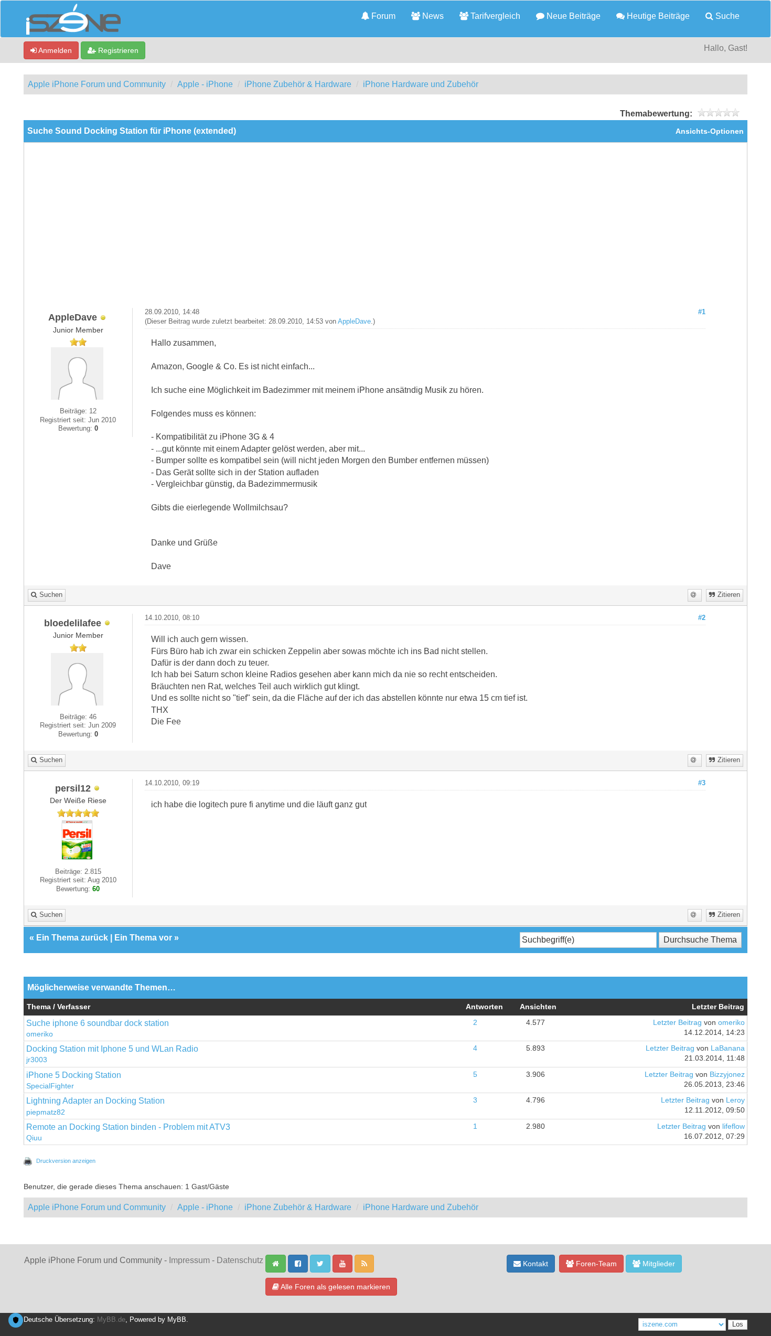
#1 (701, 312)
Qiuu (34, 1138)
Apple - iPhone (205, 84)
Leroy (735, 1100)
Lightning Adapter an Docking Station (95, 1100)
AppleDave (354, 321)
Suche (726, 16)
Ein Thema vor (143, 937)
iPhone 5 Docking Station (73, 1075)
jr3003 (36, 1060)
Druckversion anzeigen (65, 1161)
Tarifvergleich (494, 16)
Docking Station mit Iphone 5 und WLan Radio (112, 1048)
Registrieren (117, 50)
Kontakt (534, 1263)
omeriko (39, 1034)
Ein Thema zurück (72, 937)
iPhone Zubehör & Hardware (297, 84)
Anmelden (54, 50)
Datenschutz (240, 1260)
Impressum (189, 1260)
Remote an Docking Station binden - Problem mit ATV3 (128, 1127)
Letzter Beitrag (677, 1023)
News (432, 16)
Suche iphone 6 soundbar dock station (97, 1023)
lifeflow (733, 1126)
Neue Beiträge (572, 16)
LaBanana (728, 1048)
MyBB (176, 1319)
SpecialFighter (50, 1086)
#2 (701, 618)
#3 (701, 783)
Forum (382, 16)
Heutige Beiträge (657, 16)
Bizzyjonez (727, 1074)
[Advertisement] (385, 229)
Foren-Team (595, 1263)
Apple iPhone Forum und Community (97, 84)
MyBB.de (111, 1319)
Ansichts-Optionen (710, 131)
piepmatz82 (45, 1112)
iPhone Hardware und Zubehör (420, 84)
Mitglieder (657, 1263)
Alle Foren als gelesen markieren (334, 1286)
